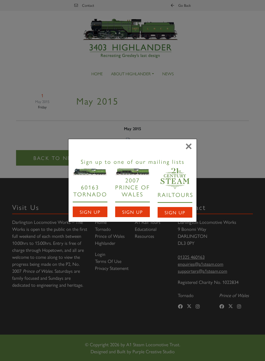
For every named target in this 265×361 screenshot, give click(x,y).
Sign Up (90, 212)
